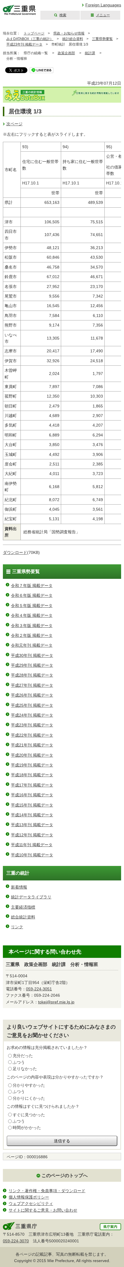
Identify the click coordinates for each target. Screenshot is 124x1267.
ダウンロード (15, 552)
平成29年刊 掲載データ (32, 665)
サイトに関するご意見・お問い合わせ (43, 1210)
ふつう (19, 1062)
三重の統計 (17, 873)
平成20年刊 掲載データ (32, 755)
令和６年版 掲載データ (31, 595)
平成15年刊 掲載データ (32, 805)
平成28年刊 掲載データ (32, 675)
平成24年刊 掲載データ (32, 715)
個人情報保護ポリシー (29, 1197)
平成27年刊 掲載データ (32, 685)
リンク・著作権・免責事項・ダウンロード (47, 1190)
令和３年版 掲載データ (31, 625)
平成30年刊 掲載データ (32, 655)
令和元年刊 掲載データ (31, 645)
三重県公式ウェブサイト (19, 10)
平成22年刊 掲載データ (32, 735)
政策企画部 (66, 53)
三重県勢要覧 (102, 39)
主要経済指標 (23, 907)
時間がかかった (27, 1127)
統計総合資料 (72, 39)
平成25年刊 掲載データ (32, 705)
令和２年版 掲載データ (31, 635)
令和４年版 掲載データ (31, 615)
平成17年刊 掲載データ (32, 785)
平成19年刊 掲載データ (32, 765)
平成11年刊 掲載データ (31, 844)
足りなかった (25, 1068)
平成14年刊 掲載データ (32, 815)
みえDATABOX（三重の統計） (29, 39)
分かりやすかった (29, 1085)
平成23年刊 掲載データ (24, 44)
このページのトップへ (65, 1175)
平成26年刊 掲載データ (32, 695)
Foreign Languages (103, 5)
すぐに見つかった (29, 1114)
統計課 (90, 53)
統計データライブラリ (31, 897)
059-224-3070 (16, 1241)
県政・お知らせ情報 (68, 33)
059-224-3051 (39, 989)
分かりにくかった (29, 1098)
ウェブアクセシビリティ (31, 1203)
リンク (17, 927)
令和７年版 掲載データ (31, 585)
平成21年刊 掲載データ (32, 745)
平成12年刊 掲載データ (32, 835)
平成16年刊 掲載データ (32, 795)
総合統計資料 (23, 917)
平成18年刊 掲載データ (32, 775)
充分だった (23, 1055)
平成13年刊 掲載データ (32, 824)
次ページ (14, 124)
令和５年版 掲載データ (31, 605)
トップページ (34, 33)
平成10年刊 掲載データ (32, 855)
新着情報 (19, 887)
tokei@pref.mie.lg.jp (56, 1002)
